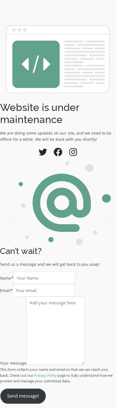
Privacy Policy (45, 375)
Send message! (23, 396)
